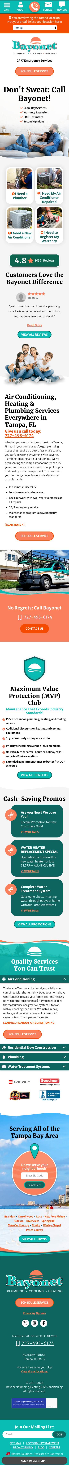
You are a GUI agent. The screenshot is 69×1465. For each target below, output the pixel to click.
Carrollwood (25, 1216)
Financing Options (34, 1313)
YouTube (34, 1323)
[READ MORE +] (15, 524)
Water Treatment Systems (29, 1066)
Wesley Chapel (52, 1225)
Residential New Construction (32, 1047)
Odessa (18, 1220)
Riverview (32, 1220)
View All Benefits (34, 775)
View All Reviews (34, 334)
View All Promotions (35, 924)
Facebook (43, 1323)
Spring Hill (48, 1220)
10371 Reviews (45, 260)
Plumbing (16, 1057)
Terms (54, 1407)
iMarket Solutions (21, 1453)
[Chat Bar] (34, 1461)
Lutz (39, 1216)
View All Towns (34, 1239)
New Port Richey (55, 1216)
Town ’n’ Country (18, 1225)
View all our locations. (34, 1371)
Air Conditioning (21, 979)
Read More (34, 325)
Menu (7, 10)
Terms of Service (36, 1404)
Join (60, 1434)
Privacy (49, 1407)
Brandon (9, 1216)
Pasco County (34, 1230)
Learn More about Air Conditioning (28, 1022)
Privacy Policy (25, 1404)
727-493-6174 (34, 6)
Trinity (36, 1225)
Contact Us (35, 628)
